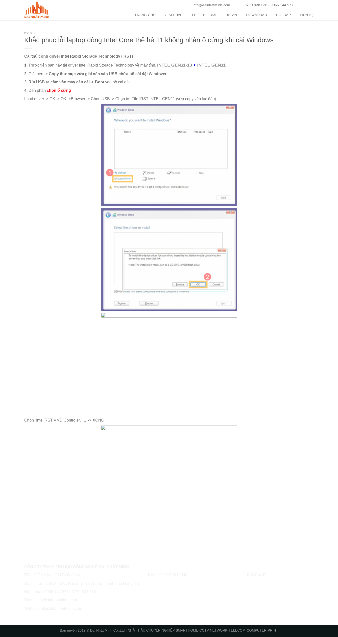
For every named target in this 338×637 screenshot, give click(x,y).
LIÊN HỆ (307, 15)
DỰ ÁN (231, 15)
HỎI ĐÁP (283, 15)
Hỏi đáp (30, 32)
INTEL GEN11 (211, 65)
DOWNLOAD (256, 15)
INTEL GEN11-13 (174, 65)
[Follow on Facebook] (304, 5)
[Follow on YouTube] (311, 5)
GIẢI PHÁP (174, 15)
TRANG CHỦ (145, 15)
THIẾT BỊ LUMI (204, 15)
